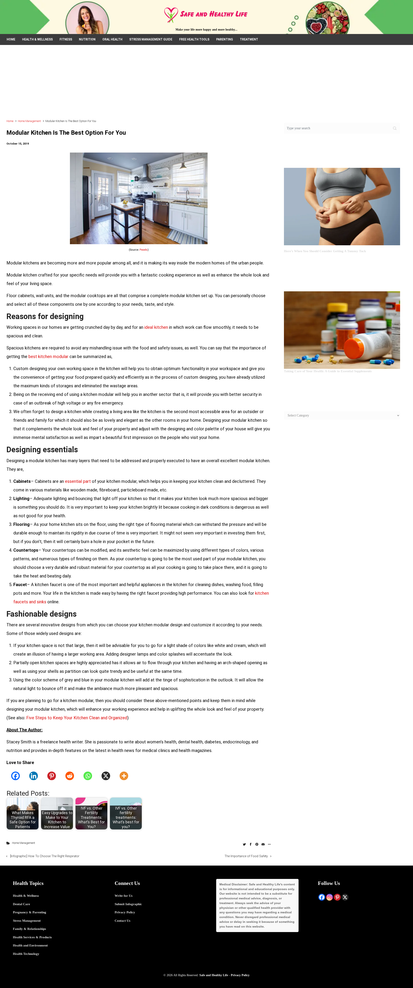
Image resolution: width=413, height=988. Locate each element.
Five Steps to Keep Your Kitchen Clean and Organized (76, 717)
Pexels (144, 249)
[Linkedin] (33, 775)
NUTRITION (87, 39)
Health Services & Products (32, 937)
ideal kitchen (156, 327)
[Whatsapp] (87, 775)
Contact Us (122, 920)
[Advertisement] (206, 84)
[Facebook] (15, 775)
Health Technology (26, 954)
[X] (105, 775)
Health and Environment (30, 945)
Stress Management (27, 920)
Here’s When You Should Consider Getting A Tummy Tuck (325, 251)
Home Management (29, 121)
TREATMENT (249, 39)
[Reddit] (69, 775)
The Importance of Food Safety (246, 856)
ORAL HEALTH (112, 39)
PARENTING (224, 39)
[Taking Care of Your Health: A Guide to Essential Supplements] (342, 329)
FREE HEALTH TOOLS (194, 39)
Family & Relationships (29, 929)
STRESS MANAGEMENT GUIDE (150, 39)
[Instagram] (329, 897)
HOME (11, 39)
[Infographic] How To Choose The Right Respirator (44, 856)
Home (9, 121)
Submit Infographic (128, 904)
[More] (124, 775)
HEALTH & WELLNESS (37, 39)
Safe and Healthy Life (213, 975)
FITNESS (66, 39)
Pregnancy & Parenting (29, 912)
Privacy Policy (125, 912)
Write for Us (124, 895)
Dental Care (21, 904)
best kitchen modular (48, 356)
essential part (78, 481)
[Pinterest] (51, 775)
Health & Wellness (26, 895)
